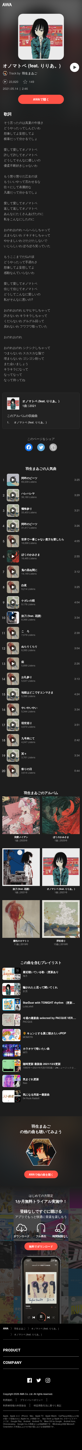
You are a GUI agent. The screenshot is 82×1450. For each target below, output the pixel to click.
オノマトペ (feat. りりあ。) (40, 401)
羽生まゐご (29, 73)
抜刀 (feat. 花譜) (21, 889)
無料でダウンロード (41, 1246)
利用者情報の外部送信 (14, 1405)
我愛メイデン (21, 837)
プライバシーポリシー (31, 1399)
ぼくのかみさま (61, 837)
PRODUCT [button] (11, 1350)
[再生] (74, 67)
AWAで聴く (41, 99)
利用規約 (7, 1399)
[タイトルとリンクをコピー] (53, 447)
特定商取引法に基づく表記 (47, 1405)
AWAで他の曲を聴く (41, 1174)
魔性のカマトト (21, 940)
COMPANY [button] (12, 1362)
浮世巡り (61, 940)
